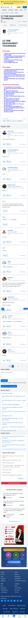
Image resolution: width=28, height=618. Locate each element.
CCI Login (22, 611)
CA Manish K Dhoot (12, 167)
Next (18, 366)
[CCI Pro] (14, 535)
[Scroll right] (26, 10)
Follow (21, 120)
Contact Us (15, 611)
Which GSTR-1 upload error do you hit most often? (13, 456)
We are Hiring (11, 605)
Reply (9, 120)
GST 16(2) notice (6, 472)
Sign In (24, 7)
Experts (17, 574)
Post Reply (4, 380)
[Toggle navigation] (11, 7)
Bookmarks (3, 588)
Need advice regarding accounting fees (12, 475)
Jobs (21, 9)
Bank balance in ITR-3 (7, 415)
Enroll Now (22, 497)
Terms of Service (14, 608)
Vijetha (9, 261)
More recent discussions (7, 430)
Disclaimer (22, 608)
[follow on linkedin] (11, 601)
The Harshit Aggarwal (13, 30)
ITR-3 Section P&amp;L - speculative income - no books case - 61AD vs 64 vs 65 (13, 466)
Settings (3, 580)
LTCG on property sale (8, 462)
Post (15, 430)
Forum (2, 574)
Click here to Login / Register (9, 386)
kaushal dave (11, 297)
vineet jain (10, 315)
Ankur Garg (10, 131)
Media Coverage (21, 605)
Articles (3, 572)
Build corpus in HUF (7, 469)
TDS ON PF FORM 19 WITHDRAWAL (10, 404)
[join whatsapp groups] (18, 601)
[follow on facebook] (5, 601)
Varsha (9, 332)
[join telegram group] (21, 601)
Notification (18, 578)
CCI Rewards (4, 592)
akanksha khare (11, 185)
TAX (2, 583)
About (4, 605)
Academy (4, 9)
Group (17, 590)
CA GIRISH (10, 230)
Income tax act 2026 (7, 393)
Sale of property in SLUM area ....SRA (11, 460)
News (16, 572)
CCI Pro (17, 592)
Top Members (4, 590)
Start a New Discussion (14, 483)
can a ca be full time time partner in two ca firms (14, 449)
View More (21, 478)
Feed (2, 586)
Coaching (11, 9)
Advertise (5, 608)
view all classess (13, 521)
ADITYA (10, 350)
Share (15, 120)
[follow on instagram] (8, 601)
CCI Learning (18, 588)
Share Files (17, 576)
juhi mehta (10, 277)
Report (24, 118)
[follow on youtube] (14, 601)
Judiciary (3, 578)
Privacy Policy (6, 611)
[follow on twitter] (2, 601)
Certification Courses (20, 580)
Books (16, 9)
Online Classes (14, 489)
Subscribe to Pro (15, 562)
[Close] (26, 2)
